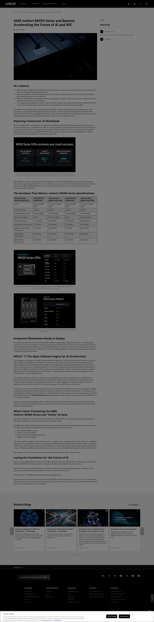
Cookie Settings (111, 616)
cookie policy (57, 620)
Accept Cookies (124, 616)
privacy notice (47, 620)
